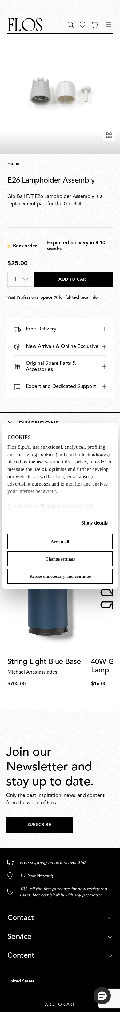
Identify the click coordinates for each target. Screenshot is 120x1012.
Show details (94, 523)
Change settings (60, 559)
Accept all (60, 542)
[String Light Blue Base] (48, 599)
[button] (71, 25)
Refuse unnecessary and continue (60, 576)
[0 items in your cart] (94, 24)
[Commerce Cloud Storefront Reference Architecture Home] (24, 24)
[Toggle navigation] (108, 24)
